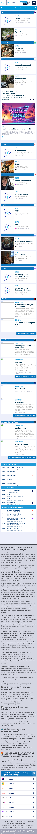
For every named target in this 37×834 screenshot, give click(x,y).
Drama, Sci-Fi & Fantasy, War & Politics (23, 372)
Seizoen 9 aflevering (21, 183)
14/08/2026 (19, 302)
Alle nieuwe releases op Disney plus (24, 415)
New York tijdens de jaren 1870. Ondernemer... (24, 244)
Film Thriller (19, 84)
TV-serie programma (21, 821)
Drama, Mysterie (20, 412)
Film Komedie (20, 155)
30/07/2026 (19, 343)
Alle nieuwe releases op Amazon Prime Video (22, 457)
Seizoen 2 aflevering (21, 34)
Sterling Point (20, 428)
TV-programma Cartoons (16, 827)
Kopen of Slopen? (22, 194)
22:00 (17, 191)
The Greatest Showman (24, 241)
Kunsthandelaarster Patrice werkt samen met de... (24, 153)
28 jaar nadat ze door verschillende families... (22, 166)
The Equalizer (20, 79)
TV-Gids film (28, 827)
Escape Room (20, 255)
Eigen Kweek (20, 32)
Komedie (18, 316)
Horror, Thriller (20, 454)
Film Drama (19, 246)
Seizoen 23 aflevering (21, 213)
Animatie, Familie (20, 355)
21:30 (17, 285)
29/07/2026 (19, 441)
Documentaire (20, 326)
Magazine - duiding (21, 52)
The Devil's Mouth (22, 444)
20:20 (17, 208)
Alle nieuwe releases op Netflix (26, 333)
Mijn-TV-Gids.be (24, 831)
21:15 (17, 222)
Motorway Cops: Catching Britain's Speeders (16, 518)
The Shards (19, 402)
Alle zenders (9, 816)
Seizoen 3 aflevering (21, 278)
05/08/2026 (19, 400)
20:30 (17, 62)
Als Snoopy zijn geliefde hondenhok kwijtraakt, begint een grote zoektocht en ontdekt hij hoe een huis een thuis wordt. (25, 352)
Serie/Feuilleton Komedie (23, 22)
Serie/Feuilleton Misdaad (22, 214)
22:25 (17, 161)
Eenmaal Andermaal (23, 65)
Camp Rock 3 (20, 389)
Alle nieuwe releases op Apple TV (25, 376)
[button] (33, 100)
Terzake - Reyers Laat (21, 50)
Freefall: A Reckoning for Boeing (25, 323)
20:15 (17, 15)
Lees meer (7, 137)
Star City (18, 362)
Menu (34, 3)
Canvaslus (19, 48)
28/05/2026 (19, 359)
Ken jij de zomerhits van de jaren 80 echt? (17, 129)
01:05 (17, 46)
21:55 (17, 29)
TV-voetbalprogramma (13, 823)
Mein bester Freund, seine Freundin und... (25, 305)
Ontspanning (19, 69)
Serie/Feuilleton (20, 35)
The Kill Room (20, 150)
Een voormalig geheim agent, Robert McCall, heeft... (23, 81)
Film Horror (19, 260)
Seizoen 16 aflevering (21, 20)
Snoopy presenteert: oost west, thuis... (25, 346)
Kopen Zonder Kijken (23, 181)
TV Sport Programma (8, 821)
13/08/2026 (19, 386)
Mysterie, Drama (20, 437)
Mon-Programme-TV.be (12, 831)
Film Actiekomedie (21, 169)
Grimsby (18, 164)
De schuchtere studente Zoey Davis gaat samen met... (24, 257)
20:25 (17, 238)
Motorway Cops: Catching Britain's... (23, 275)
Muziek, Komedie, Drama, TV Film (25, 391)
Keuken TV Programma (16, 825)
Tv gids (9, 779)
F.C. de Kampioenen (22, 18)
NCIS (17, 211)
